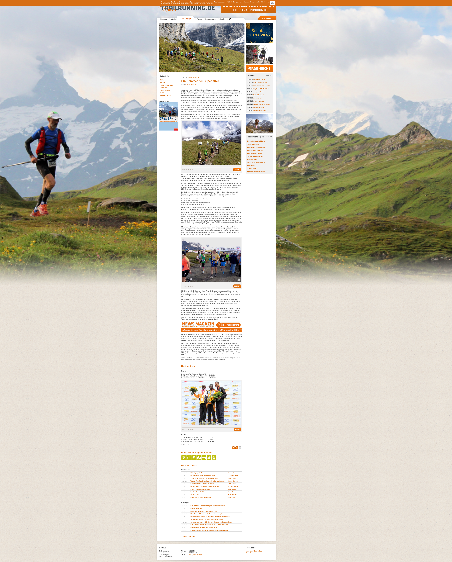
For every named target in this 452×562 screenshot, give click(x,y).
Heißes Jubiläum (196, 508)
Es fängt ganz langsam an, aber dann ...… (204, 475)
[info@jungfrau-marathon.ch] (188, 459)
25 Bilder (237, 170)
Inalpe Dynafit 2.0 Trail (260, 82)
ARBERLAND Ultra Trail (255, 150)
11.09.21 (184, 475)
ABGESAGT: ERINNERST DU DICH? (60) (204, 478)
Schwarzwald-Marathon (255, 156)
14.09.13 (184, 492)
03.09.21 (184, 522)
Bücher (162, 80)
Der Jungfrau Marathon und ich (200, 497)
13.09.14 (184, 489)
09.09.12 (184, 497)
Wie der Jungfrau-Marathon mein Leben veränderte (207, 481)
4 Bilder (237, 429)
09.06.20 (184, 527)
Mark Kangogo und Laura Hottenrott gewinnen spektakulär (210, 516)
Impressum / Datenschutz (254, 551)
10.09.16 (184, 481)
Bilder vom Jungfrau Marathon (200, 489)
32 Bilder (237, 286)
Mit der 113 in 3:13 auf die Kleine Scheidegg (204, 486)
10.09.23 (184, 508)
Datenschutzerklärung (206, 3)
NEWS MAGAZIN (165, 95)
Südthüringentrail (258, 107)
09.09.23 (184, 511)
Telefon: (183, 551)
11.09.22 (184, 516)
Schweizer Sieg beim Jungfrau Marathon (203, 511)
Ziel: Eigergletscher (197, 473)
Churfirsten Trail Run (259, 79)
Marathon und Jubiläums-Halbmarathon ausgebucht (207, 514)
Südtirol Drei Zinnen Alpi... (261, 104)
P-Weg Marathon (258, 101)
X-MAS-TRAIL (251, 169)
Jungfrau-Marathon (194, 77)
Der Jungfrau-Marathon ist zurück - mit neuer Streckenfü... (209, 525)
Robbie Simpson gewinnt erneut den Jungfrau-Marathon (209, 530)
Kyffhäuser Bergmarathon (256, 172)
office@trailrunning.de (195, 555)
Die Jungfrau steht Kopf (198, 492)
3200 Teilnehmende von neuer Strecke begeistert (206, 519)
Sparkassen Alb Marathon (256, 162)
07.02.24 (184, 506)
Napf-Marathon (252, 159)
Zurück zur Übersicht (188, 536)
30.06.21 (184, 525)
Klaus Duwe (232, 478)
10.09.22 (184, 473)
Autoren (162, 82)
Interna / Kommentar (167, 85)
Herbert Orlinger (190, 85)
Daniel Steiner (232, 494)
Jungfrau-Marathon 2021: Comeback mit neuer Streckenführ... (211, 522)
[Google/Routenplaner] (214, 459)
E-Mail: (183, 555)
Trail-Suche (163, 93)
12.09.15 (184, 484)
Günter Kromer (233, 481)
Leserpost (163, 88)
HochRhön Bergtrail (259, 110)
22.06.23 (184, 514)
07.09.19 (184, 530)
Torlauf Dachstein (258, 95)
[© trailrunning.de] (211, 165)
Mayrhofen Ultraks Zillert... (261, 89)
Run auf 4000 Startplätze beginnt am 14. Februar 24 (207, 506)
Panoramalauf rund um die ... (262, 85)
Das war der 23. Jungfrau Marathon (202, 484)
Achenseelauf (257, 98)
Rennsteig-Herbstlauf (254, 153)
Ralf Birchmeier (233, 486)
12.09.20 (184, 478)
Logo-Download (165, 90)
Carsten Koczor (233, 475)
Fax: (182, 553)
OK (272, 3)
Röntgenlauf (251, 165)
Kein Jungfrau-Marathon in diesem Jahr (203, 527)
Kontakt (248, 553)
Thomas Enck (232, 473)
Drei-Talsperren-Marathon (256, 147)
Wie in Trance (194, 494)
